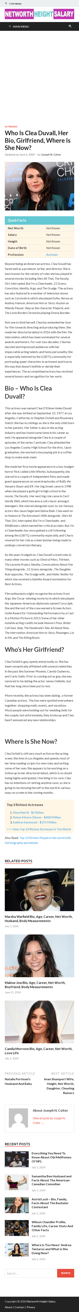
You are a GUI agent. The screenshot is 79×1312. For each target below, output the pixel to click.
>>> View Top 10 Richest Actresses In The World (39, 829)
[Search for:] (39, 1273)
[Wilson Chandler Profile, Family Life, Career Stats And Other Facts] (17, 1222)
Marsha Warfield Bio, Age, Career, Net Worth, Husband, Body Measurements (39, 919)
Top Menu (15, 3)
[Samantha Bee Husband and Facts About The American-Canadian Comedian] (17, 1176)
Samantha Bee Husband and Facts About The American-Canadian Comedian (52, 1180)
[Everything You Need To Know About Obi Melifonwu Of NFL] (17, 1153)
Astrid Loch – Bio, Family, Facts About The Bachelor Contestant (50, 1203)
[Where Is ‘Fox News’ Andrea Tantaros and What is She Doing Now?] (17, 1245)
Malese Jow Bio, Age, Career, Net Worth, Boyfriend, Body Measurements (35, 985)
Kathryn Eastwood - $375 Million (35, 822)
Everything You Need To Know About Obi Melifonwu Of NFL (51, 1157)
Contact (20, 1307)
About (8, 1307)
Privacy (31, 1307)
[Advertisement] (39, 77)
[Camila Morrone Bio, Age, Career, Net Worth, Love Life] (39, 1044)
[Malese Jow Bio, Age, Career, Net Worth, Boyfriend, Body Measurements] (39, 978)
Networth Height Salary (41, 1301)
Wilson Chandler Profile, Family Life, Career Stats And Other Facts (52, 1226)
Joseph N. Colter (51, 154)
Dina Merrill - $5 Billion (28, 812)
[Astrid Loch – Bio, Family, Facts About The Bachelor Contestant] (17, 1199)
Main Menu (21, 26)
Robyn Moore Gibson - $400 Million (37, 817)
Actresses (11, 126)
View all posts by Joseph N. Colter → (49, 1120)
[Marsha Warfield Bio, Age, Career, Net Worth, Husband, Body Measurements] (39, 912)
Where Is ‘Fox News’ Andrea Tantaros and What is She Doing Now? (51, 1249)
